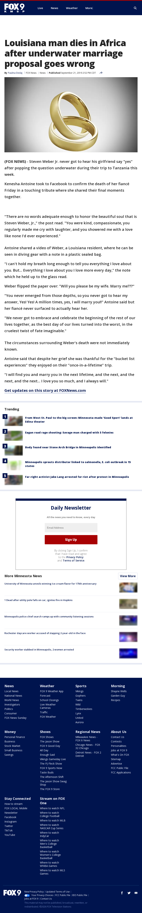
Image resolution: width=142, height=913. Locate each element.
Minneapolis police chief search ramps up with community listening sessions (49, 616)
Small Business (13, 750)
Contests (116, 741)
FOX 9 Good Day (50, 746)
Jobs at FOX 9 (119, 750)
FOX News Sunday (15, 718)
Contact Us (117, 737)
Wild (77, 704)
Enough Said (47, 754)
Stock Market (12, 746)
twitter (129, 893)
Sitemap (116, 759)
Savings (8, 754)
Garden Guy (118, 695)
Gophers (80, 695)
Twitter (8, 826)
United (79, 718)
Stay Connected (17, 798)
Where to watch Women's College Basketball (50, 855)
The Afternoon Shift (52, 777)
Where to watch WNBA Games (49, 864)
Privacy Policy (75, 557)
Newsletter (11, 812)
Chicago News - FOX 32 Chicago (87, 746)
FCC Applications (121, 772)
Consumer (10, 713)
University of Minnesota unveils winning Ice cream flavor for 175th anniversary (50, 583)
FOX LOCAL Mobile (15, 808)
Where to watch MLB (52, 820)
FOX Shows (47, 737)
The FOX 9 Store (50, 789)
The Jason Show (49, 741)
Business (9, 741)
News (42, 72)
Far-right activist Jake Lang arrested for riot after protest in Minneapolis (77, 477)
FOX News (31, 72)
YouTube (9, 835)
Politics (8, 709)
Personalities (118, 746)
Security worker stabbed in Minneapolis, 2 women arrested (39, 649)
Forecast (45, 695)
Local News (11, 691)
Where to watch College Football (49, 814)
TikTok (8, 830)
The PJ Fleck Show (51, 763)
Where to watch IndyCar (49, 834)
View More (128, 576)
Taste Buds (47, 772)
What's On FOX (120, 754)
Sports (80, 686)
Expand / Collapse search (135, 8)
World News (11, 700)
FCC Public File (119, 768)
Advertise (116, 763)
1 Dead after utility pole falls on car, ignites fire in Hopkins (38, 600)
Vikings (79, 691)
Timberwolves (83, 709)
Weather (47, 686)
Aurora (79, 722)
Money (10, 731)
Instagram (10, 821)
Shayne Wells (119, 691)
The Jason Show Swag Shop (53, 783)
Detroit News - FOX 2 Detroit (88, 754)
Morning (118, 686)
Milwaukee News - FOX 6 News (86, 738)
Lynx (78, 713)
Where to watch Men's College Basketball (49, 844)
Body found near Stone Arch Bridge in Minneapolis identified (68, 447)
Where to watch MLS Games (52, 872)
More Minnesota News (23, 576)
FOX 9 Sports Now (51, 768)
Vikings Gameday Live (53, 759)
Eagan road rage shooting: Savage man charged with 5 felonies (69, 432)
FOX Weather (48, 716)
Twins (78, 700)
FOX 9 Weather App (51, 691)
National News (13, 695)
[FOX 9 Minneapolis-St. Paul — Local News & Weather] (16, 8)
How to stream (13, 804)
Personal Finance (14, 737)
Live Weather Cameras (48, 706)
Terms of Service (73, 560)
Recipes (115, 700)
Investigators (12, 704)
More (88, 8)
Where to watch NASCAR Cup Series (51, 826)
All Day (44, 750)
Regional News (87, 731)
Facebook (10, 817)
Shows (45, 731)
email (136, 893)
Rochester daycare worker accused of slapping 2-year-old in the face (45, 633)
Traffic (44, 712)
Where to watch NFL (52, 808)
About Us (118, 731)
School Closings (49, 700)
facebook (122, 893)
